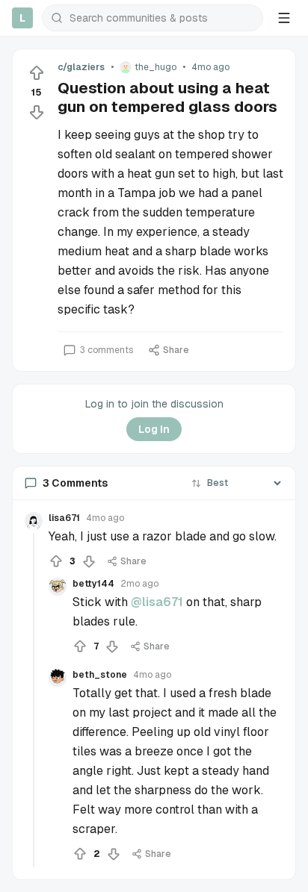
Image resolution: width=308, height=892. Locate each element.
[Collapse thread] (33, 700)
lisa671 (64, 518)
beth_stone (100, 675)
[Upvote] (37, 73)
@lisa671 (157, 602)
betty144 (93, 584)
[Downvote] (37, 112)
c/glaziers (81, 67)
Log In (154, 429)
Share (176, 350)
